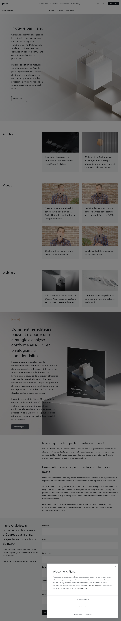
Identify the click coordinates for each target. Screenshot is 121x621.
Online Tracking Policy (94, 585)
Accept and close (82, 599)
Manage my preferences (83, 614)
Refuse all (82, 607)
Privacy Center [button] (82, 588)
